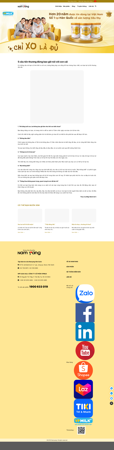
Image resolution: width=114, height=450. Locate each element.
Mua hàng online (72, 1)
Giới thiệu (58, 6)
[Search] (95, 6)
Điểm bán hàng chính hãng (85, 1)
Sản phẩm (66, 6)
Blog (73, 6)
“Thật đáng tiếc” (50, 224)
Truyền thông (81, 6)
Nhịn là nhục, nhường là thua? (81, 224)
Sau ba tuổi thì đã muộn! (25, 224)
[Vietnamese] (95, 1)
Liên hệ (91, 6)
